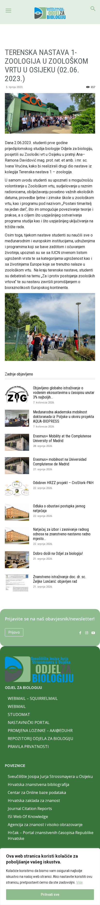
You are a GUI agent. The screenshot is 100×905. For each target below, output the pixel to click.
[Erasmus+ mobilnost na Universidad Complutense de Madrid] (17, 465)
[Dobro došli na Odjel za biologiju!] (17, 559)
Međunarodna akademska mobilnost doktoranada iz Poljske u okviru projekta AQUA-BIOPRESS (63, 417)
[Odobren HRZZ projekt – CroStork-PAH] (17, 488)
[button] (8, 10)
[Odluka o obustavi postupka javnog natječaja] (17, 512)
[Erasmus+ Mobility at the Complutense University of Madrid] (17, 442)
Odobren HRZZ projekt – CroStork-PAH (63, 482)
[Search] (93, 8)
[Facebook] (80, 632)
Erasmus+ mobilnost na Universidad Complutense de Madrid (59, 461)
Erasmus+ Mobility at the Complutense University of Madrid (62, 438)
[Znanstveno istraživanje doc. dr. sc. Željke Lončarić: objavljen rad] (17, 583)
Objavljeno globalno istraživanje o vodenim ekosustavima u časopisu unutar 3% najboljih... (63, 393)
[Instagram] (86, 632)
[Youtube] (93, 632)
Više (79, 882)
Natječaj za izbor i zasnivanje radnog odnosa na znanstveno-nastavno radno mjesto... (62, 534)
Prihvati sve (50, 894)
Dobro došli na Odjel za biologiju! (58, 553)
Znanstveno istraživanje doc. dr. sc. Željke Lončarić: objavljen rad (59, 579)
